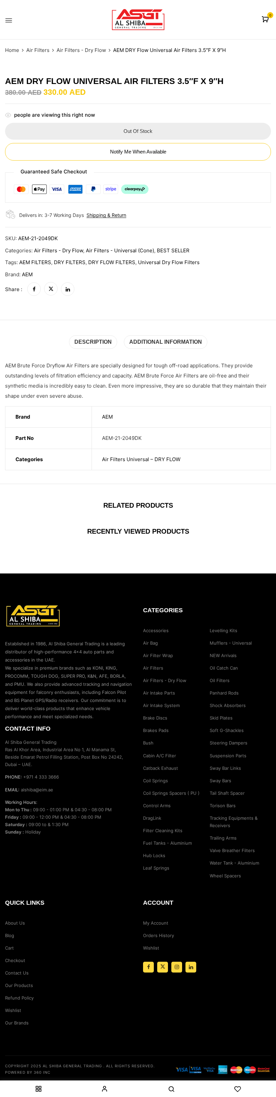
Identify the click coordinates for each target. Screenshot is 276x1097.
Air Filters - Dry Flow (81, 50)
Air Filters (37, 50)
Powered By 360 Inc (27, 1072)
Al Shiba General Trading (72, 1066)
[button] (266, 20)
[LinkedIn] (67, 289)
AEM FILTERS (35, 262)
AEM (27, 274)
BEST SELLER (173, 250)
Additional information (165, 342)
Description (93, 342)
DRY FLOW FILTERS (111, 262)
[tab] (93, 341)
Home (12, 50)
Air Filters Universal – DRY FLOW (141, 459)
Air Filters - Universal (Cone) (120, 250)
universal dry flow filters (169, 262)
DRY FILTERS (69, 262)
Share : (13, 289)
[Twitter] (51, 289)
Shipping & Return (106, 215)
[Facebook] (34, 289)
